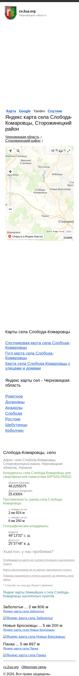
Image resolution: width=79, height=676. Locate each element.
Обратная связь (33, 667)
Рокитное (14, 396)
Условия (67, 237)
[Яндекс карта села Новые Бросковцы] (34, 636)
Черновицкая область (22, 137)
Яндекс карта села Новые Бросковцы (29, 629)
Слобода (13, 413)
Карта (11, 111)
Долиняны (15, 402)
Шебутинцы (16, 425)
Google (25, 111)
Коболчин (14, 430)
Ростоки (12, 419)
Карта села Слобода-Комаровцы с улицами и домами (37, 365)
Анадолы (14, 407)
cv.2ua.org (11, 667)
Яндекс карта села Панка (20, 648)
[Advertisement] (39, 63)
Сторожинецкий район (22, 140)
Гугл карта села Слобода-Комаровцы (29, 355)
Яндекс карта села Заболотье (23, 611)
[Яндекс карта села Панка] (24, 655)
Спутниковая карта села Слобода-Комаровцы (37, 345)
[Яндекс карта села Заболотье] (28, 618)
